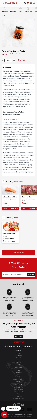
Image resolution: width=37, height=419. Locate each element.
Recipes (18, 372)
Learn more (18, 336)
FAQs (18, 394)
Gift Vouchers (18, 355)
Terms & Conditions (18, 398)
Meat (18, 360)
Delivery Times (18, 387)
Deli (18, 364)
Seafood (18, 357)
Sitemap (29, 414)
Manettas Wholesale (18, 379)
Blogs (18, 374)
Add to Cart (17, 253)
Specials (18, 353)
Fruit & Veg (18, 362)
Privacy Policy (18, 396)
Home (18, 370)
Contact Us (18, 381)
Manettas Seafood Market (18, 377)
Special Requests (18, 391)
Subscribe (31, 274)
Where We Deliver (18, 389)
